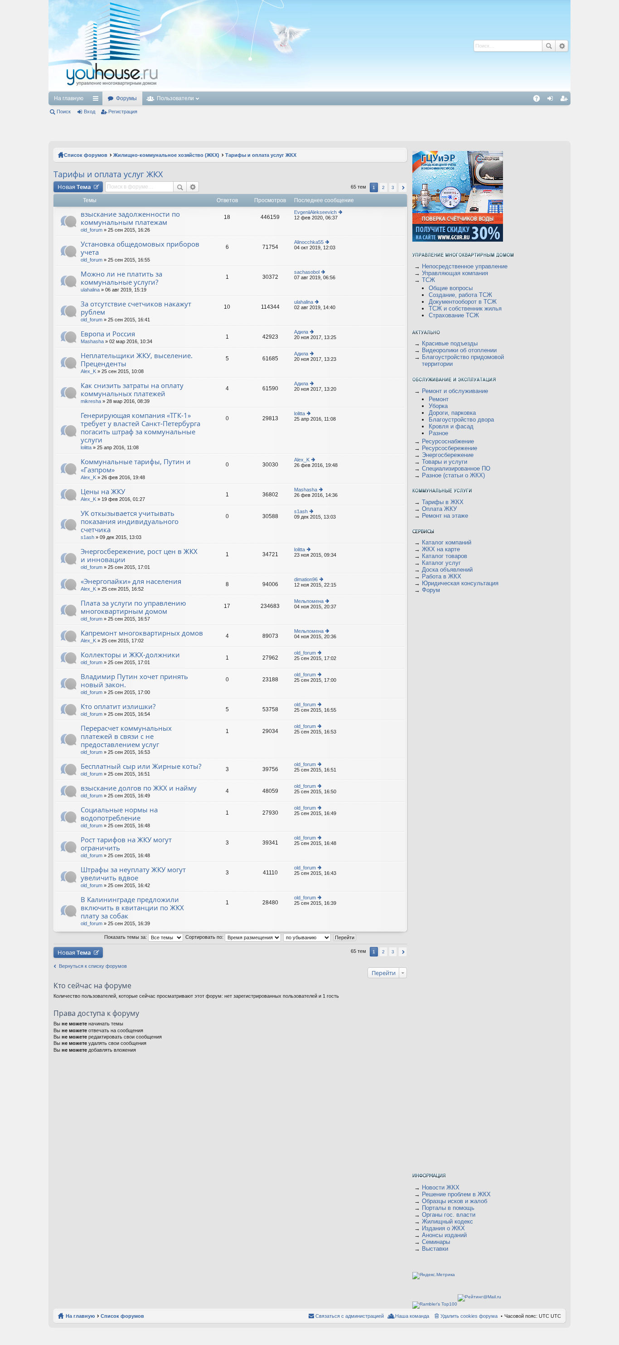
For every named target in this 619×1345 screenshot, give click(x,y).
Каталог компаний (446, 542)
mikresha (91, 401)
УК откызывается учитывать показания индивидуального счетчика (130, 521)
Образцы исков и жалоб (454, 1201)
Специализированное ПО (456, 468)
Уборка (438, 406)
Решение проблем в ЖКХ (456, 1194)
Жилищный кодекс (447, 1221)
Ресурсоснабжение (448, 441)
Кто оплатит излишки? (118, 706)
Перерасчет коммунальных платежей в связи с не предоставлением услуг (126, 736)
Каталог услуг (441, 562)
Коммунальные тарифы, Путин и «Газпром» (136, 465)
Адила (301, 332)
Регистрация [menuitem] (566, 100)
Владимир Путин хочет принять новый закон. (134, 680)
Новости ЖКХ (440, 1187)
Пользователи (175, 98)
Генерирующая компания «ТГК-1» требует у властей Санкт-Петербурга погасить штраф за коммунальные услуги (140, 427)
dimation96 (306, 579)
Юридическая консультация (460, 583)
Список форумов (85, 155)
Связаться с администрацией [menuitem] (349, 1316)
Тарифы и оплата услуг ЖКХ (260, 155)
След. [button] (402, 187)
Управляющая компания (455, 273)
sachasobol (306, 272)
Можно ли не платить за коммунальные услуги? (121, 278)
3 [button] (393, 187)
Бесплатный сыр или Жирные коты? (141, 766)
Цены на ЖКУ (103, 491)
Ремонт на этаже (445, 515)
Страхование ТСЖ (454, 315)
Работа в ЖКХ (441, 576)
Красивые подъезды (450, 343)
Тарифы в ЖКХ (443, 502)
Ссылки (97, 100)
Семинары (436, 1241)
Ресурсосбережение (449, 448)
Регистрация (122, 111)
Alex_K (88, 371)
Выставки (435, 1248)
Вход (89, 111)
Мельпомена (309, 601)
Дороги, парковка (452, 412)
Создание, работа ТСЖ (460, 294)
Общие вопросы (451, 288)
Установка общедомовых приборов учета (140, 248)
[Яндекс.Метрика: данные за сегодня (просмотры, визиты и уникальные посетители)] (433, 1275)
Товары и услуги (444, 461)
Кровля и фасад (451, 426)
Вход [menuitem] (552, 100)
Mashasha (92, 341)
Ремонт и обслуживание (455, 391)
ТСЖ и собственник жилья (465, 308)
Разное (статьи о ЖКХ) (453, 475)
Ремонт (439, 399)
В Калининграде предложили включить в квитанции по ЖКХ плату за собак (132, 907)
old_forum (91, 230)
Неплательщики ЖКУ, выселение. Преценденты (137, 359)
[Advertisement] (326, 45)
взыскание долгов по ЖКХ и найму (139, 788)
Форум (431, 590)
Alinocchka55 (309, 242)
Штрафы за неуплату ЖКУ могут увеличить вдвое (133, 873)
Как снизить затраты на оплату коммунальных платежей (132, 389)
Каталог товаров (444, 556)
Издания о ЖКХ (443, 1228)
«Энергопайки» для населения (131, 581)
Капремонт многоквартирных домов (142, 633)
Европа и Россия (108, 334)
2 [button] (383, 187)
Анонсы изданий (444, 1235)
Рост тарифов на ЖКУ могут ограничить (126, 843)
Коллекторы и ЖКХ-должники (130, 655)
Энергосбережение (448, 455)
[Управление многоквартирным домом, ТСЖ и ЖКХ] (179, 89)
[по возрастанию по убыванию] (307, 937)
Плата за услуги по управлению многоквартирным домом (133, 607)
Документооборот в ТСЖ (463, 301)
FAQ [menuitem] (539, 100)
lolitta (86, 447)
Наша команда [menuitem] (412, 1316)
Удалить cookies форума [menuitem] (469, 1316)
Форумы (126, 98)
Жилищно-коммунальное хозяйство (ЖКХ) (166, 155)
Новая (74, 187)
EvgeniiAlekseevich (315, 212)
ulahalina (90, 289)
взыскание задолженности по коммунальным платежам (130, 218)
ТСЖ (428, 280)
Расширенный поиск (562, 45)
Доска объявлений (447, 569)
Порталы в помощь (448, 1207)
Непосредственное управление (465, 266)
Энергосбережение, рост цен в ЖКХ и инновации (139, 555)
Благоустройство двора (461, 419)
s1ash (87, 537)
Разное (438, 433)
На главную (68, 98)
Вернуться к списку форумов (93, 966)
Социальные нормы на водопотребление (119, 814)
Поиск (549, 45)
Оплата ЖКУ (439, 508)
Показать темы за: (126, 937)
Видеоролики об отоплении (459, 350)
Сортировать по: (205, 937)
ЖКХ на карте (441, 549)
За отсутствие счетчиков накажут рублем (136, 308)
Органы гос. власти (448, 1214)
